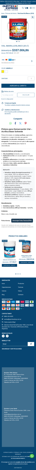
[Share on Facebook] (15, 123)
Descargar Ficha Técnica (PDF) (22, 220)
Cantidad (4, 78)
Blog (3, 294)
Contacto (20, 294)
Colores (4, 291)
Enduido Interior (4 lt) (9, 260)
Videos (20, 291)
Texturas (20, 287)
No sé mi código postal (7, 99)
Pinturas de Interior (11, 13)
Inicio (2, 13)
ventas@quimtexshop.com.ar (12, 319)
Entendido (18, 467)
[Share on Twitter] (20, 123)
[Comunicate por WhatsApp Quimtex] (32, 456)
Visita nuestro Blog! (9, 322)
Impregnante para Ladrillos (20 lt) (26, 256)
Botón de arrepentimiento (18, 458)
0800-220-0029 (8, 316)
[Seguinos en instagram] (3, 336)
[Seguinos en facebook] (7, 336)
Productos (21, 283)
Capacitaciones (6, 287)
